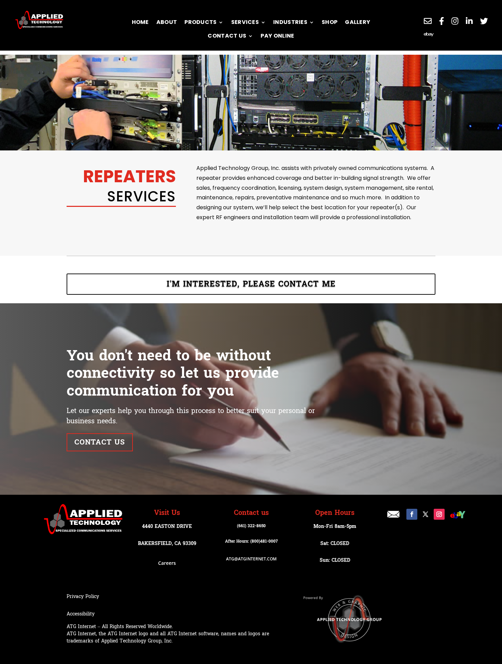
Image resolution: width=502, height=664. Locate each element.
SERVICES (245, 22)
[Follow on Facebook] (411, 514)
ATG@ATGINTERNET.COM (251, 559)
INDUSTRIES (290, 22)
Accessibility (81, 614)
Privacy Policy (83, 596)
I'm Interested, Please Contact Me (251, 284)
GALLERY (357, 22)
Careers (167, 563)
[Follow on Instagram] (439, 514)
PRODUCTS (200, 22)
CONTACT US (227, 36)
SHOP (329, 22)
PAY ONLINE (277, 36)
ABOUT (166, 22)
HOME (140, 22)
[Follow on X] (425, 514)
